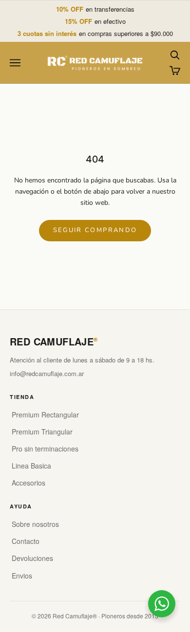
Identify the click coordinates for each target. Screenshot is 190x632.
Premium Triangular (42, 431)
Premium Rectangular (45, 414)
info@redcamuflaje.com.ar (47, 373)
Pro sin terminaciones (45, 448)
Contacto (25, 541)
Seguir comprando (95, 230)
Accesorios (28, 483)
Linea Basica (31, 465)
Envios (22, 575)
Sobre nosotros (35, 524)
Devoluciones (32, 558)
